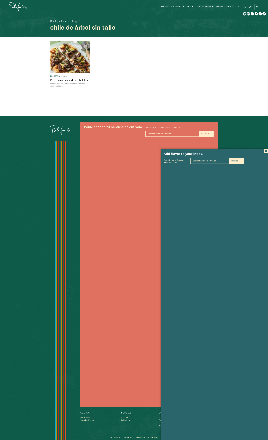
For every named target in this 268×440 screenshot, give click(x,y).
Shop (237, 7)
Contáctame (85, 417)
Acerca (164, 7)
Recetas (174, 7)
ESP (251, 7)
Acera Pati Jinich (87, 420)
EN (245, 7)
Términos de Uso (142, 437)
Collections (126, 420)
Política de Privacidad (121, 437)
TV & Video (186, 7)
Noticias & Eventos (224, 7)
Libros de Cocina (203, 7)
